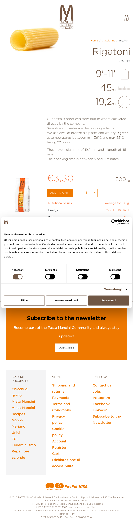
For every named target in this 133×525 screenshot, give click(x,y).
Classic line (108, 41)
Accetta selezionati (66, 300)
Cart (56, 454)
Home (94, 41)
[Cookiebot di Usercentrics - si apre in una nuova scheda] (114, 222)
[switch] (50, 276)
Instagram (101, 398)
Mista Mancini (23, 401)
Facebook (101, 404)
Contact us (102, 385)
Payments (60, 398)
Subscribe (66, 348)
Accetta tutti (108, 300)
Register (59, 447)
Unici (16, 433)
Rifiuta (24, 300)
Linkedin (100, 410)
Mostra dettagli (113, 289)
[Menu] (7, 18)
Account (59, 441)
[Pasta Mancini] (66, 17)
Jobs (97, 391)
